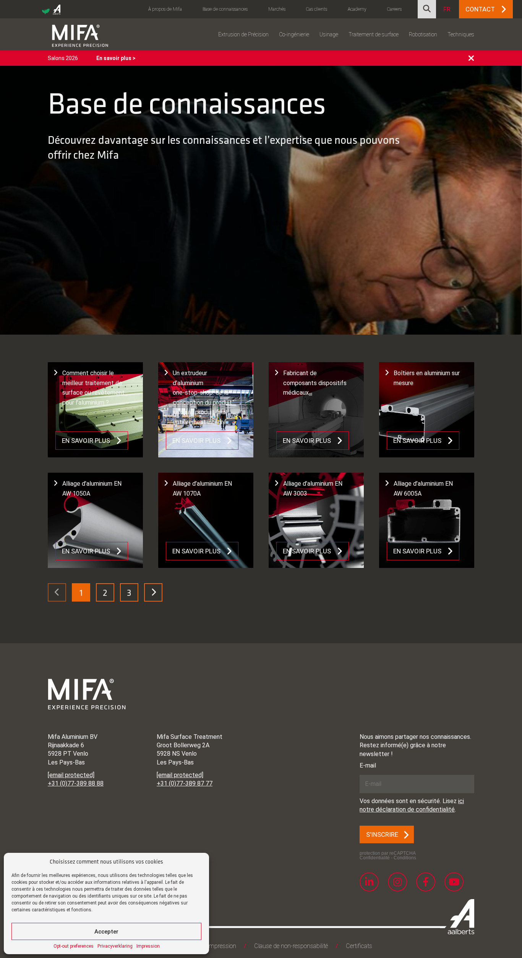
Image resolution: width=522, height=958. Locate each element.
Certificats (359, 946)
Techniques (460, 34)
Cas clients (316, 9)
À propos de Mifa (165, 9)
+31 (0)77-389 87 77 (184, 783)
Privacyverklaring (115, 946)
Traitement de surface (374, 34)
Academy (357, 9)
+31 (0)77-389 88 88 (76, 783)
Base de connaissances (225, 9)
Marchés (276, 9)
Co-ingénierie (294, 34)
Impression (148, 946)
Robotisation (423, 34)
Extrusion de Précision (243, 34)
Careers (394, 9)
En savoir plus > (116, 58)
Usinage (328, 34)
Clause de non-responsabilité (291, 946)
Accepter (106, 931)
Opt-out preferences (73, 946)
